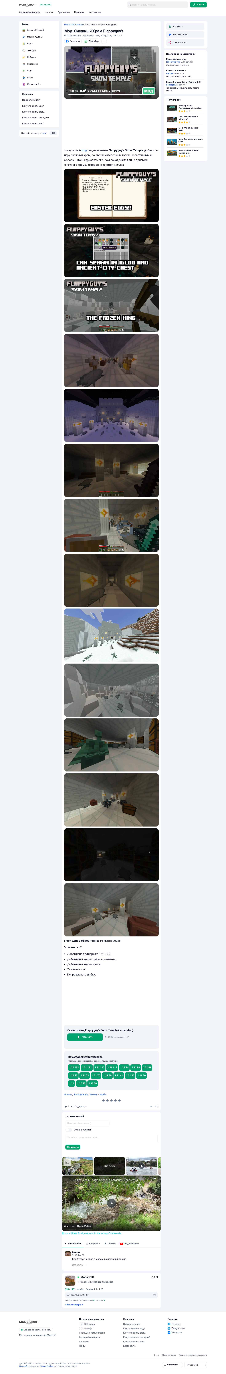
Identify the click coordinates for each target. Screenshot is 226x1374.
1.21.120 (99, 1067)
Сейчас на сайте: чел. (37, 1330)
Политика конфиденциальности (193, 1355)
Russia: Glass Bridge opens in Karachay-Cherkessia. (105, 1180)
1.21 (71, 1083)
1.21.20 (141, 1075)
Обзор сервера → (74, 1304)
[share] (154, 1178)
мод (84, 150)
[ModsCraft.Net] (29, 1322)
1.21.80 (73, 1075)
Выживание (81, 1094)
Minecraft (23, 1366)
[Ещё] (86, 1265)
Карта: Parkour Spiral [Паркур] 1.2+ (183, 82)
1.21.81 (147, 1067)
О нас (156, 1355)
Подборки (84, 1341)
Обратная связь (169, 1355)
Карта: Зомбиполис (176, 71)
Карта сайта (129, 1346)
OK (53, 133)
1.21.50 (107, 1075)
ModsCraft (69, 24)
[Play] (142, 1166)
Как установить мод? (33, 106)
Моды (80, 24)
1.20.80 (81, 1083)
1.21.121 (86, 1067)
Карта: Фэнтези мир (176, 59)
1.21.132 (74, 1067)
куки (44, 133)
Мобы (103, 1094)
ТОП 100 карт (86, 1328)
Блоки (93, 1094)
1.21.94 (124, 1067)
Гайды (82, 1346)
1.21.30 (130, 1075)
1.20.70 (93, 1083)
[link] (67, 1180)
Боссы (68, 1094)
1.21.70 (96, 1075)
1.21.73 (85, 1075)
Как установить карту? (33, 112)
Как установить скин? (33, 123)
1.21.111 (112, 1067)
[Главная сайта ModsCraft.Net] (27, 5)
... (104, 41)
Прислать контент (31, 100)
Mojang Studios (46, 1366)
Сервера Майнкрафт (89, 1337)
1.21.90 (136, 1067)
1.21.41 (119, 1075)
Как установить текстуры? (35, 118)
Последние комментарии (92, 1333)
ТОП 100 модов (87, 1324)
